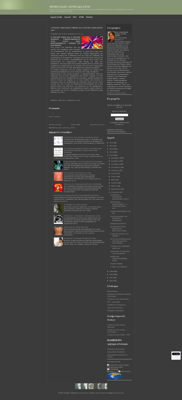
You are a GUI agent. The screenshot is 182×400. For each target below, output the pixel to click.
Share (178, 358)
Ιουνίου (114, 176)
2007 (112, 277)
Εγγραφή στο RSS (114, 361)
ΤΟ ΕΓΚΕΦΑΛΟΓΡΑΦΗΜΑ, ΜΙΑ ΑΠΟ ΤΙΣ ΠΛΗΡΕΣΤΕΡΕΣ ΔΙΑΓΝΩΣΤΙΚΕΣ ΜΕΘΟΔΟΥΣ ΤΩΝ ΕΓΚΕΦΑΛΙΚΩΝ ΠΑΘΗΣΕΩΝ (83, 150)
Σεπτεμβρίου (116, 167)
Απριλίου (114, 183)
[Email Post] (51, 97)
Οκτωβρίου (115, 164)
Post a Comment (54, 116)
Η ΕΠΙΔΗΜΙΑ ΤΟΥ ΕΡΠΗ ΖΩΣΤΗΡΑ (75, 204)
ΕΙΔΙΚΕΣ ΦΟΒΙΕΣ (116, 263)
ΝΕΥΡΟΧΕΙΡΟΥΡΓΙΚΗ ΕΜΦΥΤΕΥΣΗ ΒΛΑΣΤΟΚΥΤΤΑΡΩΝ (118, 229)
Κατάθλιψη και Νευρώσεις (116, 305)
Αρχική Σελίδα (56, 17)
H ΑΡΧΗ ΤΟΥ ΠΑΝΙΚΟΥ (118, 267)
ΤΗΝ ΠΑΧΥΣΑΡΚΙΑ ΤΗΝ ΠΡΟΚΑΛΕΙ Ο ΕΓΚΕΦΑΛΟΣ (118, 218)
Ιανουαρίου (115, 192)
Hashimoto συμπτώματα (115, 349)
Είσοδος (89, 17)
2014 (112, 143)
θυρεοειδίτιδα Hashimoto (116, 352)
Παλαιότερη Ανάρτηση (97, 124)
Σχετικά (68, 17)
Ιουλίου (114, 173)
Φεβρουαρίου (116, 189)
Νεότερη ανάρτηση (55, 124)
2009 (112, 271)
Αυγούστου (115, 170)
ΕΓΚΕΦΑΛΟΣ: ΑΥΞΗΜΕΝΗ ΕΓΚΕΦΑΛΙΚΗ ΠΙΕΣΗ (80, 238)
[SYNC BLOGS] (124, 371)
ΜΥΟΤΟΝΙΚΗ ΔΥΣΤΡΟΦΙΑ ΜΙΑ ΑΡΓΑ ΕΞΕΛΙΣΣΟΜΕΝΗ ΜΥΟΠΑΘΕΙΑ (76, 195)
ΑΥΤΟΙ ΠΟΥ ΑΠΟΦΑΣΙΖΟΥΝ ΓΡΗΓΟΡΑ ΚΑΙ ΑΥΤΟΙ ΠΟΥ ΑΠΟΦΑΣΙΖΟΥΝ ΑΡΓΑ (77, 29)
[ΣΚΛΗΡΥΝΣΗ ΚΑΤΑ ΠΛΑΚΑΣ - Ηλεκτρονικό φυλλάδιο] (119, 367)
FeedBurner (119, 124)
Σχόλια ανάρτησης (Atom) (66, 127)
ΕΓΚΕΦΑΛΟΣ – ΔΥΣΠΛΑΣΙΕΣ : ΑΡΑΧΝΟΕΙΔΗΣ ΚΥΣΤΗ (82, 216)
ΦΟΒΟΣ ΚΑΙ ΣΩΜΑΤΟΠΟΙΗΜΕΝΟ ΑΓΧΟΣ (118, 258)
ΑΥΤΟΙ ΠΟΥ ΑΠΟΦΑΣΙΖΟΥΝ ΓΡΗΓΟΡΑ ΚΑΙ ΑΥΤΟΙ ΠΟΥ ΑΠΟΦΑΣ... (120, 241)
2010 (112, 155)
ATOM (81, 17)
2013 (112, 146)
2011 (112, 152)
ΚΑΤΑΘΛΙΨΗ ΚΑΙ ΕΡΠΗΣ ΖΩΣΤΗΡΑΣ (76, 227)
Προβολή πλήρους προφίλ (116, 93)
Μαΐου (113, 180)
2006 (112, 281)
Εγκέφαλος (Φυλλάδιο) (115, 310)
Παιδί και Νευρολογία (114, 308)
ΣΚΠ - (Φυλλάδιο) (113, 302)
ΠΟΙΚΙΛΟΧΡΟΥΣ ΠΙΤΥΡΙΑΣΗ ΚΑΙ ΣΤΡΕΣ (77, 173)
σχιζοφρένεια (71, 100)
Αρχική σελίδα (75, 124)
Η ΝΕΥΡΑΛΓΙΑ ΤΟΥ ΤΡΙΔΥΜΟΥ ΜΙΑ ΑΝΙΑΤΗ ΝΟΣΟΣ (81, 137)
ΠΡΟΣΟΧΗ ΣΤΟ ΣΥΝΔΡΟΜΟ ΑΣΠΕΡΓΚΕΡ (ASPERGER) (83, 184)
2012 (112, 149)
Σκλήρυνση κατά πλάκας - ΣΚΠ (118, 335)
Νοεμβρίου (115, 161)
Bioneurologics (112, 291)
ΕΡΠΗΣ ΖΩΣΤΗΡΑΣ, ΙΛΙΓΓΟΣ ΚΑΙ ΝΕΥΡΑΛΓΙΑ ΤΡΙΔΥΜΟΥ (83, 161)
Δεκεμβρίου (115, 158)
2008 (112, 274)
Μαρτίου (114, 186)
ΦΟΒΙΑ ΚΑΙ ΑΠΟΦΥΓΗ (118, 223)
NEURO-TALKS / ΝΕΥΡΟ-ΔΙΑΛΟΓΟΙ (70, 6)
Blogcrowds (120, 393)
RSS (75, 17)
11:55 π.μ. (80, 34)
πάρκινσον (62, 100)
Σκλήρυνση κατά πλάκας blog (118, 299)
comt (78, 100)
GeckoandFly (84, 393)
